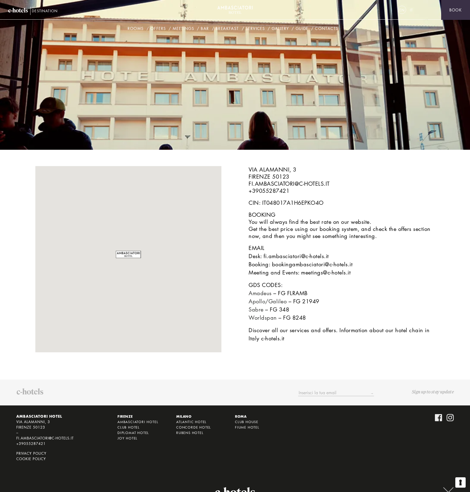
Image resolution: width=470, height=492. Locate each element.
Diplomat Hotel (133, 432)
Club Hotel (129, 427)
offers (329, 330)
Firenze (125, 416)
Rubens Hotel (190, 432)
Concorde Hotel (193, 427)
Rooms (136, 28)
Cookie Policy (31, 458)
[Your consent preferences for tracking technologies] (460, 482)
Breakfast (227, 28)
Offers (158, 28)
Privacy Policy (31, 453)
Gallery (280, 28)
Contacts (326, 28)
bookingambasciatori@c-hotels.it (312, 264)
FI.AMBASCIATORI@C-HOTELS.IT (289, 183)
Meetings (183, 28)
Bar (205, 28)
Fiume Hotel (247, 427)
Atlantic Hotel (191, 422)
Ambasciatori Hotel (138, 422)
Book (455, 10)
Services (255, 28)
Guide (302, 28)
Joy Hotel (128, 438)
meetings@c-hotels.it (326, 272)
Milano (184, 416)
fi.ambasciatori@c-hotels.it (296, 256)
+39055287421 (269, 190)
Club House (246, 422)
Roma (240, 416)
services (299, 330)
